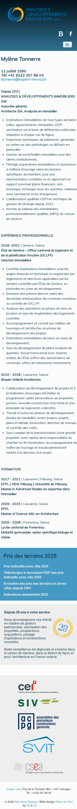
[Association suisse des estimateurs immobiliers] (38, 702)
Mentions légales (26, 802)
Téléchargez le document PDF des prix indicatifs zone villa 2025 (34, 574)
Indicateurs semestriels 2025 (26, 594)
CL (35, 805)
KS (28, 805)
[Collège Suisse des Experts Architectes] (38, 766)
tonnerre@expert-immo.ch (23, 79)
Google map (13, 789)
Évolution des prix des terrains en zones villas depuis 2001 (35, 585)
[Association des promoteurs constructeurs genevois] (38, 721)
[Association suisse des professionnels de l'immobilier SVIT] (38, 744)
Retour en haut (64, 801)
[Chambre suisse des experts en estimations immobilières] (38, 686)
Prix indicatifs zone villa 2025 (26, 566)
